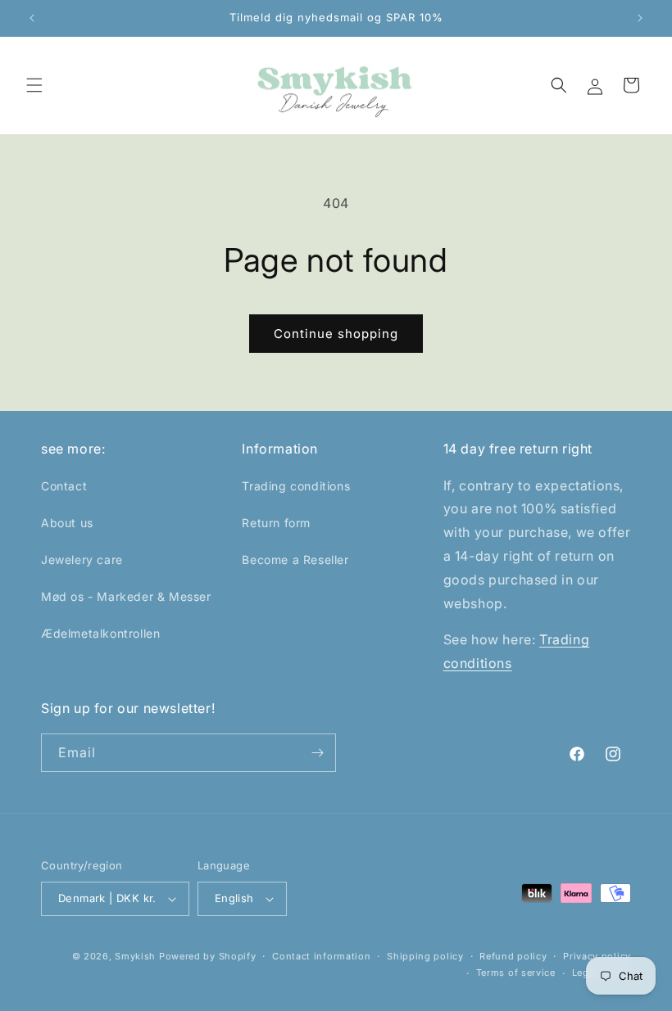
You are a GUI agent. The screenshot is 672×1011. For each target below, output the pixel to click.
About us (67, 523)
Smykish (135, 956)
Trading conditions (296, 486)
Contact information (321, 956)
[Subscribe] (317, 752)
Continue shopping (336, 333)
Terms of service (516, 972)
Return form (276, 523)
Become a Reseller (295, 559)
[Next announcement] (640, 18)
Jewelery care (82, 559)
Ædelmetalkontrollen (100, 633)
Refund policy (513, 956)
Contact (64, 486)
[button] (34, 85)
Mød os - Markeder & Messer (126, 596)
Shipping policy (425, 956)
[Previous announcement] (32, 18)
